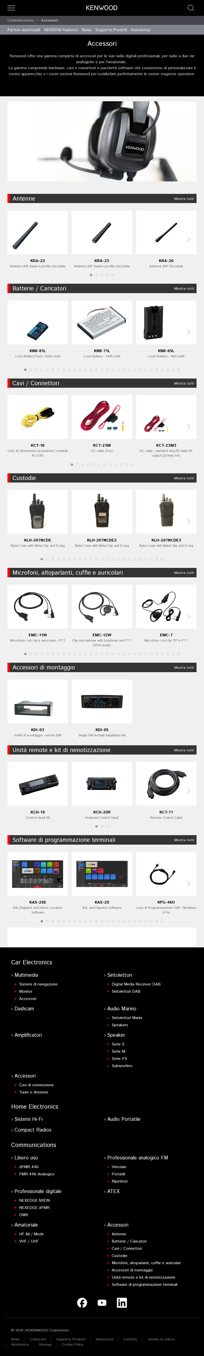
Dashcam (24, 1009)
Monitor (25, 991)
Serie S (118, 1044)
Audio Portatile (124, 1119)
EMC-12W (102, 635)
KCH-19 (38, 812)
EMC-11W (38, 635)
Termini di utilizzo (161, 1339)
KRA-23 (102, 261)
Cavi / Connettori (35, 383)
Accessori (49, 20)
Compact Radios (32, 1130)
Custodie (24, 478)
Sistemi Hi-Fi (28, 1119)
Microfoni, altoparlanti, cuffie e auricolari (67, 573)
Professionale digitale (37, 1191)
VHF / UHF (29, 1241)
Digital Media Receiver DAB (136, 984)
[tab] (91, 275)
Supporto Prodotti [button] (111, 29)
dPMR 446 (29, 1167)
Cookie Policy (72, 1344)
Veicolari (119, 1167)
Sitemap (45, 1344)
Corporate (38, 1339)
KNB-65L (166, 351)
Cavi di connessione (36, 1085)
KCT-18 (38, 445)
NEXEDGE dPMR (34, 1208)
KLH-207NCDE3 (166, 540)
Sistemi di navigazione (38, 984)
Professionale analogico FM (137, 1158)
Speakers (120, 1025)
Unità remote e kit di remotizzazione (61, 750)
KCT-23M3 (166, 445)
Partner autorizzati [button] (23, 29)
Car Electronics (31, 962)
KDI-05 (102, 730)
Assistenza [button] (140, 29)
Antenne (23, 199)
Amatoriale (26, 1225)
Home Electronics (34, 1107)
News (87, 29)
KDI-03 (37, 730)
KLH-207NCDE (37, 540)
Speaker (116, 1035)
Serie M (118, 1051)
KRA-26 (166, 261)
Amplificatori (28, 1035)
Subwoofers (122, 1066)
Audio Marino (121, 1009)
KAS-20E (37, 902)
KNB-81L (38, 351)
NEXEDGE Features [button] (61, 29)
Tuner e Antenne (33, 1092)
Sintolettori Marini (127, 1018)
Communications (20, 20)
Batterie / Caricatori (39, 288)
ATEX (113, 1191)
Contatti (130, 1339)
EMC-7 (166, 635)
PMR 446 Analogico (36, 1174)
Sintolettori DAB (126, 991)
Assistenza (104, 1339)
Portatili (118, 1174)
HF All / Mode (31, 1234)
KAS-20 (102, 902)
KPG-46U (166, 902)
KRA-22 (37, 261)
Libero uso (26, 1158)
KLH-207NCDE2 (102, 540)
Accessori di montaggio (43, 667)
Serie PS (119, 1059)
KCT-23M (102, 445)
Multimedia (26, 975)
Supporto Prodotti (71, 1339)
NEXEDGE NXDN (34, 1200)
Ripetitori (120, 1181)
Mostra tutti (184, 198)
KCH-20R (102, 812)
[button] (11, 8)
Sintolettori (119, 975)
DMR (23, 1215)
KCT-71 (166, 812)
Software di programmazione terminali (63, 840)
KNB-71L (102, 351)
